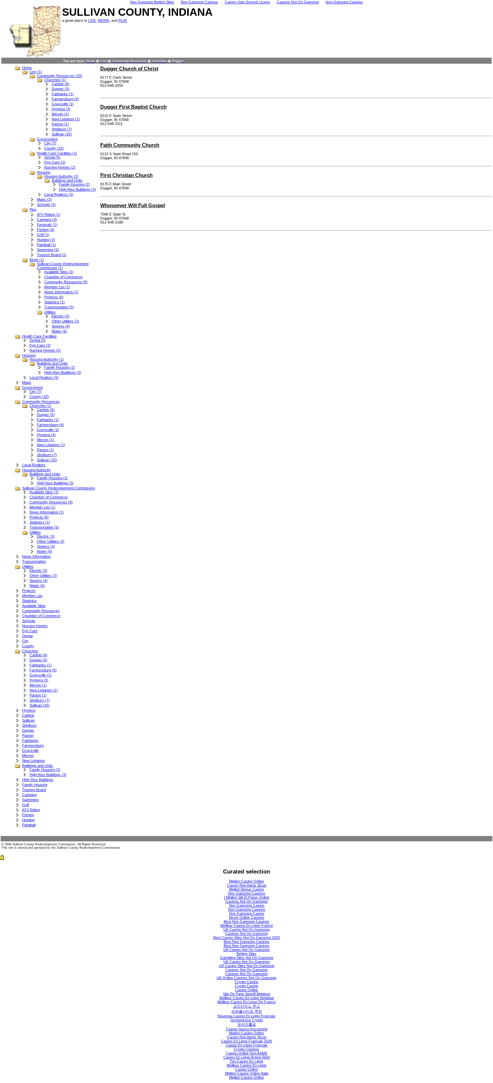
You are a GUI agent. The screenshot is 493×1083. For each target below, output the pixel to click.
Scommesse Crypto (246, 1020)
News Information (36, 556)
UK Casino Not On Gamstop (246, 929)
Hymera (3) (61, 109)
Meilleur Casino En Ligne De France (246, 1002)
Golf (25, 805)
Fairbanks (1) (63, 94)
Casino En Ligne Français (247, 1045)
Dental (27, 636)
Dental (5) (52, 157)
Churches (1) (55, 80)
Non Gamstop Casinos (246, 893)
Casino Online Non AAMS (246, 1053)
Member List (32, 596)
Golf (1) (43, 235)
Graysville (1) (63, 104)
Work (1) (37, 260)
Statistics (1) (54, 302)
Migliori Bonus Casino (246, 889)
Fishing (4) (45, 230)
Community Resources (41, 402)
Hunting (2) (46, 240)
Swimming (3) (48, 250)
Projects (29, 591)
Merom (28, 756)
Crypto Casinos (246, 1049)
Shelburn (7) (62, 129)
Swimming (30, 800)
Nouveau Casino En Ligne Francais (246, 1016)
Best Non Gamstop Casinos (246, 921)
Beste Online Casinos (246, 917)
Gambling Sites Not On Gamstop (246, 958)
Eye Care (30, 631)
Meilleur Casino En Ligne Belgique (246, 998)
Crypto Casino (246, 982)
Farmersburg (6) (65, 99)
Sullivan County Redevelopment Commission (58, 488)
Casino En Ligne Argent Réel (246, 1057)
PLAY (122, 20)
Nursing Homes (35, 626)
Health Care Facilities (39, 336)
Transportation (34, 561)
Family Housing (34, 785)
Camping (29, 795)
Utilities (50, 312)
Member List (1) (57, 287)
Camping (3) (47, 220)
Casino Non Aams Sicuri (246, 885)
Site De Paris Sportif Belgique (246, 994)
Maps (26, 382)
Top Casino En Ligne (246, 1061)
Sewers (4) (61, 326)
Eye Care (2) (54, 162)
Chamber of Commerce (63, 277)
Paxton (28, 735)
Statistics (29, 601)
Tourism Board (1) (51, 255)
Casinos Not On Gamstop (246, 901)
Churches (30, 651)
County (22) (54, 148)
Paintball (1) (46, 245)
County (28, 646)
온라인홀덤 (246, 1024)
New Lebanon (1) (66, 119)
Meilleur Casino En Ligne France (246, 925)
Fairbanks (30, 740)
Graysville (30, 750)
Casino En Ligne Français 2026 (246, 1041)
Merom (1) (60, 114)
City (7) (50, 143)
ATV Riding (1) (48, 215)
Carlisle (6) (60, 84)
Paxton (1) (60, 124)
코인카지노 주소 (246, 1006)
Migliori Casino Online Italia (246, 1073)
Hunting (28, 820)
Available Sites (34, 606)
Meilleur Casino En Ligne (247, 1065)
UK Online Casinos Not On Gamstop (246, 978)
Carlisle (28, 715)
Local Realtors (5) (58, 194)
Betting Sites (246, 954)
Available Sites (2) (58, 272)
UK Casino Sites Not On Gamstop (246, 966)
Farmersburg (33, 745)
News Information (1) (61, 292)
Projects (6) (53, 297)
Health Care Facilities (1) (57, 153)
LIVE (92, 20)
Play (33, 209)
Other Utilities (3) (65, 321)
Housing (43, 172)
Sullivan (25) (62, 134)
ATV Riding (31, 810)
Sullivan (28, 720)
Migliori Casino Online (246, 881)
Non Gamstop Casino (246, 905)
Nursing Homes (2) (59, 167)
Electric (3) (60, 316)
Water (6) (59, 331)
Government (47, 139)
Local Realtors (34, 465)
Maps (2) (44, 199)
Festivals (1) (47, 225)
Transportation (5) (59, 307)
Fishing (28, 815)
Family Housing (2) (74, 184)
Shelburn (29, 725)
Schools (28, 621)
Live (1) (36, 72)
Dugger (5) (60, 89)
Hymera (28, 710)
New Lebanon (33, 761)
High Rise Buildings (37, 780)
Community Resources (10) (59, 76)
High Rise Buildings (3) (77, 189)
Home (27, 68)
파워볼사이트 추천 (246, 1011)
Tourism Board (34, 790)
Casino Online (246, 990)
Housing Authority (36, 470)
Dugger (28, 730)
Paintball (29, 825)
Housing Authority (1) (61, 176)
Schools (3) (46, 204)
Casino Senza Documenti (246, 1029)
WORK (103, 20)
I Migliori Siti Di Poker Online (246, 897)
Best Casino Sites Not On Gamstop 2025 (246, 938)
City (25, 641)
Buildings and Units (67, 180)
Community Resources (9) (66, 282)
